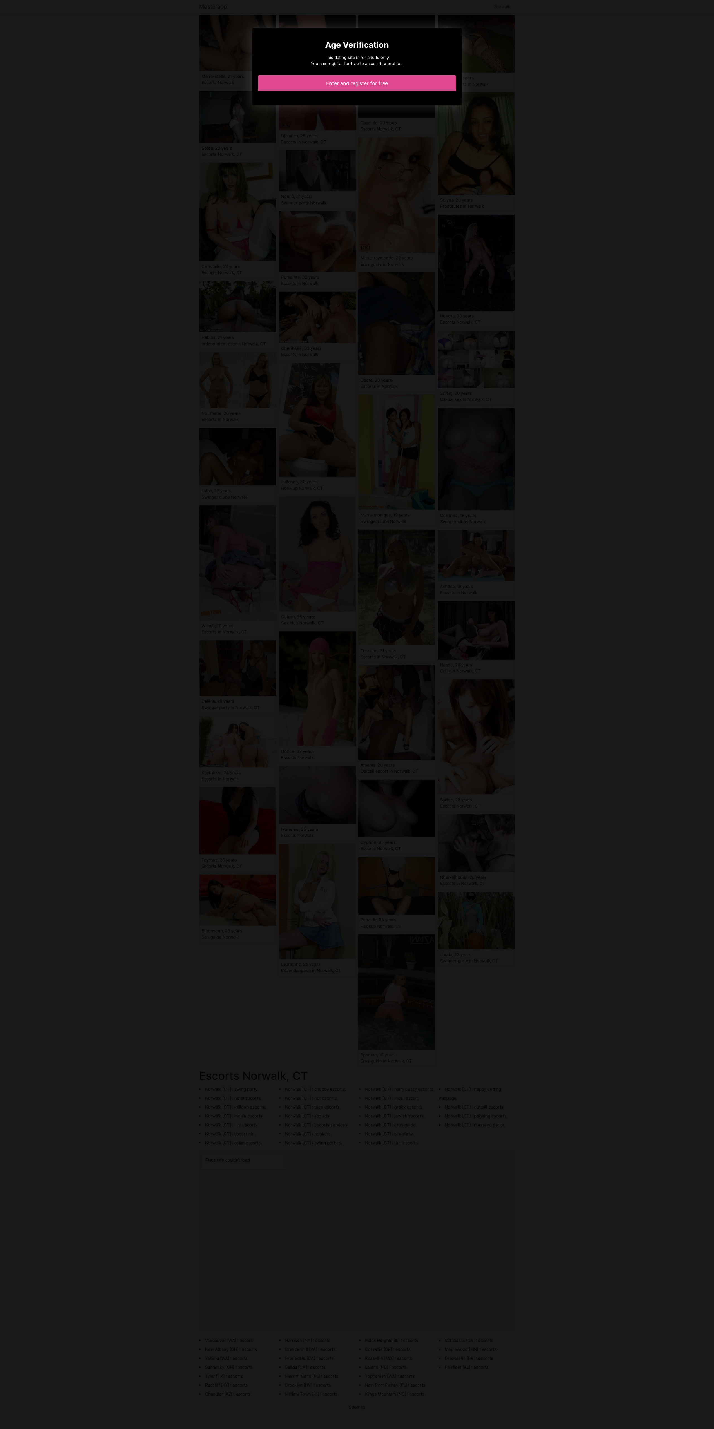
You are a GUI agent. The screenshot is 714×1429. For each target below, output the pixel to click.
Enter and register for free (357, 83)
